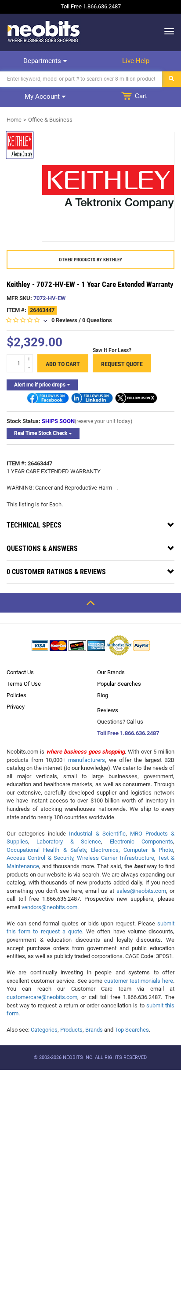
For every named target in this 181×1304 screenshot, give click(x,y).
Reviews (107, 710)
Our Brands (111, 672)
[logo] (44, 31)
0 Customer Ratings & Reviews (56, 572)
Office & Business (50, 119)
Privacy (16, 706)
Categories (44, 1029)
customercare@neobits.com (42, 997)
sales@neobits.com (141, 891)
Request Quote (122, 364)
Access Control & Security (40, 857)
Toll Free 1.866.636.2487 (128, 733)
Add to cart (63, 364)
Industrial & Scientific (97, 833)
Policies (16, 695)
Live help (135, 61)
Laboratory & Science (68, 841)
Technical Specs (34, 525)
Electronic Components (141, 841)
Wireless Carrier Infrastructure (115, 857)
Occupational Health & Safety (46, 850)
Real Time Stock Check (41, 433)
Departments (43, 61)
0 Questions (97, 320)
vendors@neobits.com (49, 907)
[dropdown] (166, 31)
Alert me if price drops (40, 385)
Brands (94, 1029)
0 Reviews (64, 320)
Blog (102, 695)
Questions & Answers (42, 548)
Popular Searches (119, 683)
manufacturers (86, 760)
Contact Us (20, 672)
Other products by (90, 260)
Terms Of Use (24, 683)
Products (71, 1029)
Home (14, 119)
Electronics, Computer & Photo (132, 850)
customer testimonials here (138, 980)
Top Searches (132, 1029)
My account (43, 96)
